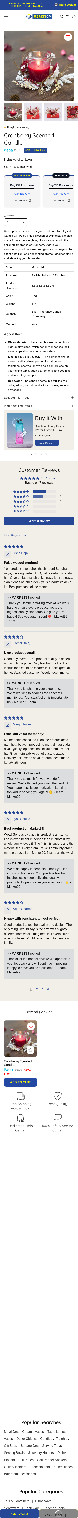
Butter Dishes (63, 1467)
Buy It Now (53, 1512)
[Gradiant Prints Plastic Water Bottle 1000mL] (20, 430)
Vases (8, 1438)
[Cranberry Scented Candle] (13, 112)
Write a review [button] (39, 521)
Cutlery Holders (15, 1467)
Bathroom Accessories (20, 1474)
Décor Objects (26, 1438)
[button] (62, 17)
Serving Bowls (14, 1453)
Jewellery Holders (41, 1453)
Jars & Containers (16, 1501)
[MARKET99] (39, 16)
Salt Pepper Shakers (52, 1460)
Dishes (62, 1453)
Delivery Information (17, 397)
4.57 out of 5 (49, 478)
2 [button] (37, 989)
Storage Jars (30, 1445)
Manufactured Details (18, 406)
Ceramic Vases (33, 1431)
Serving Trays (52, 1445)
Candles (46, 1438)
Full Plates (26, 1460)
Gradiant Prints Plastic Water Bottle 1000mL (50, 428)
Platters (9, 1460)
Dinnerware (43, 1501)
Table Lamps (56, 1431)
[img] (13, 547)
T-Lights (61, 1438)
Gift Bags (10, 1445)
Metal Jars (11, 1431)
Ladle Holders (40, 1467)
